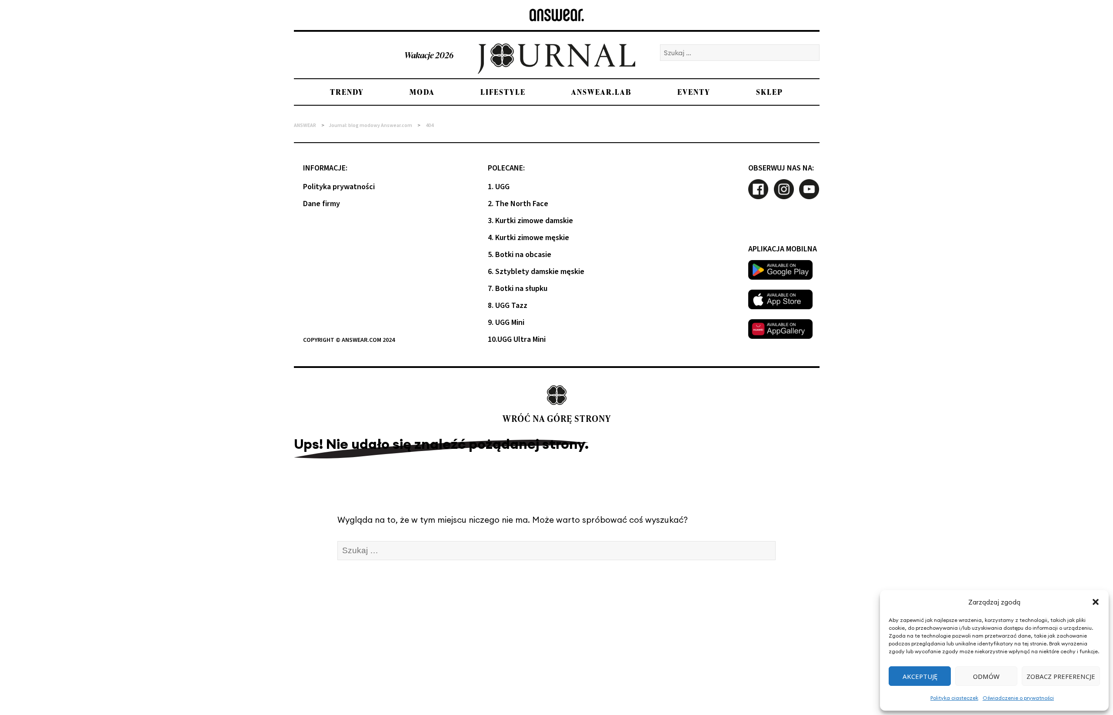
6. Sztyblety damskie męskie (536, 271)
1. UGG (499, 186)
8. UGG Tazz (507, 305)
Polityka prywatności (339, 186)
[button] (1095, 602)
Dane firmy (321, 203)
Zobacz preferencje (1060, 676)
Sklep (769, 92)
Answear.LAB (601, 92)
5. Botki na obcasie (519, 254)
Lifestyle (503, 92)
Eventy (693, 92)
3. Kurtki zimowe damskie (530, 220)
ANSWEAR (305, 125)
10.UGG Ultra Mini (517, 339)
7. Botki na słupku (517, 288)
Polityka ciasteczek (954, 698)
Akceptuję (920, 676)
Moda (422, 92)
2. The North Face (518, 203)
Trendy (347, 92)
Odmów (986, 676)
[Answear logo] (557, 15)
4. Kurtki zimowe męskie (528, 237)
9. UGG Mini (506, 322)
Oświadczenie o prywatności (1018, 698)
